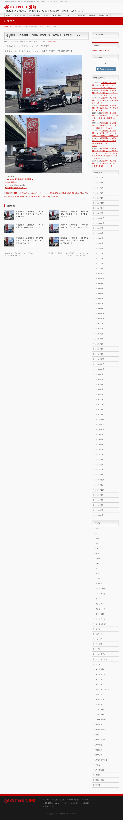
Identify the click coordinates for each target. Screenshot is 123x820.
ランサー (49, 41)
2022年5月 (99, 243)
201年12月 (99, 515)
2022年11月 (99, 218)
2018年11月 (99, 364)
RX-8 (97, 573)
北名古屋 (68, 193)
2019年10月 (100, 319)
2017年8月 (99, 440)
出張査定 (61, 193)
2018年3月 (99, 404)
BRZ (97, 543)
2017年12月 (100, 419)
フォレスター (100, 679)
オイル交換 (99, 614)
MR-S (97, 558)
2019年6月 (99, 334)
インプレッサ (100, 609)
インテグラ (99, 604)
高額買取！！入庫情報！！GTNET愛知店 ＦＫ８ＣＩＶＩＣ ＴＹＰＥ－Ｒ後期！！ (74, 213)
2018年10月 (100, 369)
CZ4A (16, 193)
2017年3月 (99, 465)
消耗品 (98, 765)
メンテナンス (100, 699)
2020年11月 (99, 273)
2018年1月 (99, 414)
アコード (98, 584)
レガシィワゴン (101, 715)
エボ (25, 193)
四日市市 (74, 193)
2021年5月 (99, 258)
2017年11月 (99, 424)
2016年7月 (99, 505)
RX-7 (97, 568)
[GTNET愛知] (20, 7)
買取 (26, 196)
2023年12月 (100, 203)
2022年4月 (99, 248)
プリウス (98, 684)
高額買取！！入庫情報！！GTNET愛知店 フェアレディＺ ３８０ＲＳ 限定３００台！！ (30, 240)
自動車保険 (74, 803)
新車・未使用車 (59, 800)
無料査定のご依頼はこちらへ (16, 188)
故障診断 (98, 755)
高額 (49, 196)
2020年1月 (99, 309)
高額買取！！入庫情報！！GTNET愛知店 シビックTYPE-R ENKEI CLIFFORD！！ (74, 240)
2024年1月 (99, 198)
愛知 (5, 196)
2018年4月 (99, 399)
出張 (56, 193)
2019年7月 (99, 329)
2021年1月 (99, 268)
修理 (97, 735)
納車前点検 (99, 770)
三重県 (52, 193)
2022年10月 (100, 223)
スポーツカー (38, 193)
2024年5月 (99, 178)
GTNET (20, 193)
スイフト (98, 649)
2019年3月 (99, 344)
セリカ (98, 664)
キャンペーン (100, 619)
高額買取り (54, 196)
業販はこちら (49, 806)
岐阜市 (80, 193)
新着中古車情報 (101, 760)
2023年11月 (99, 208)
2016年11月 (99, 485)
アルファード (100, 594)
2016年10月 (100, 490)
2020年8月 (99, 284)
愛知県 (10, 196)
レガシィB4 (99, 710)
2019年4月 (99, 339)
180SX (98, 528)
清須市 (22, 196)
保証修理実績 (100, 730)
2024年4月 (99, 183)
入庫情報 (98, 745)
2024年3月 (99, 188)
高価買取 (44, 196)
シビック (98, 634)
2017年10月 (100, 430)
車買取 (86, 800)
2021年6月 (99, 253)
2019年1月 (99, 354)
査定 (14, 196)
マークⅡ (98, 694)
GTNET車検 (49, 803)
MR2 (97, 563)
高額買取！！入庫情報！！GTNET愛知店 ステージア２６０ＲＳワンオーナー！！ (105, 163)
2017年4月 (99, 460)
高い (35, 196)
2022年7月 (99, 233)
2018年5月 (99, 394)
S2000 (97, 579)
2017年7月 (99, 445)
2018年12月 (100, 359)
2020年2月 (99, 304)
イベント (98, 599)
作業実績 (98, 725)
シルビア (98, 639)
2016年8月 (99, 500)
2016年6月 (99, 510)
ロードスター (100, 719)
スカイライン (100, 654)
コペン (98, 629)
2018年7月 (99, 384)
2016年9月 (99, 495)
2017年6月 (99, 450)
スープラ (98, 644)
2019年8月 (99, 324)
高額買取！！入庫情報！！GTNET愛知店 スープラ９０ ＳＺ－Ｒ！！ (105, 107)
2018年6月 (99, 389)
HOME (47, 800)
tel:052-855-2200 (11, 182)
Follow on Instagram (107, 69)
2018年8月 (99, 379)
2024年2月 (99, 193)
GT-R (97, 553)
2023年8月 (99, 213)
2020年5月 (99, 289)
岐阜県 (85, 193)
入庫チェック (100, 740)
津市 (18, 196)
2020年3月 (99, 299)
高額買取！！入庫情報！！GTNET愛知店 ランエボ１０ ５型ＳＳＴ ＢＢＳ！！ (105, 125)
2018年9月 (99, 374)
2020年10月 (100, 278)
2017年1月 (99, 475)
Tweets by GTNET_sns (101, 50)
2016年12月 (100, 480)
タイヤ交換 (99, 669)
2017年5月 (99, 455)
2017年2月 (99, 470)
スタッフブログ (101, 659)
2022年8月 (99, 228)
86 (96, 533)
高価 (39, 196)
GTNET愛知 (59, 814)
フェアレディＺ (101, 674)
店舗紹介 (86, 803)
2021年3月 (99, 263)
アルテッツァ (100, 589)
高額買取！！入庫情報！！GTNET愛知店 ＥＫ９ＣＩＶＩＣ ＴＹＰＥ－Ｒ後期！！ (29, 213)
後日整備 (98, 750)
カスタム (30, 193)
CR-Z (97, 548)
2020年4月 (99, 294)
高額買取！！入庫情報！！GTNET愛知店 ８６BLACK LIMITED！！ (105, 100)
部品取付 (98, 785)
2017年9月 (99, 435)
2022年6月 (99, 238)
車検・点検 (99, 780)
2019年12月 (100, 314)
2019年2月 (99, 349)
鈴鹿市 (31, 196)
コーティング (100, 624)
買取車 (54, 41)
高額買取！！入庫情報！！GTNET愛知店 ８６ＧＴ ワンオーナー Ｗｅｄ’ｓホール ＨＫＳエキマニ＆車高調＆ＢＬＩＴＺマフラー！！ (105, 153)
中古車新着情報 (74, 800)
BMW (97, 538)
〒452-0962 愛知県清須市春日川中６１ (20, 179)
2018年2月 (99, 409)
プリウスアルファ (102, 689)
